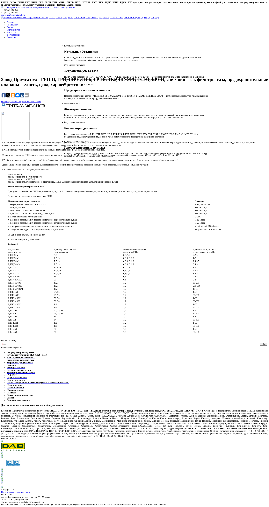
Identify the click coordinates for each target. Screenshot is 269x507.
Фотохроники (13, 35)
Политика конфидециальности (16, 492)
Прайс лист (12, 25)
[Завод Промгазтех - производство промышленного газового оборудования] (38, 7)
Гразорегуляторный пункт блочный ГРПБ (21, 101)
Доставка (11, 27)
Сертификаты (13, 30)
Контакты (11, 32)
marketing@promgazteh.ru (13, 15)
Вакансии (11, 37)
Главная (10, 22)
